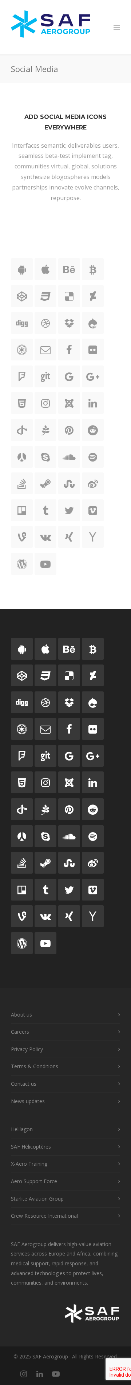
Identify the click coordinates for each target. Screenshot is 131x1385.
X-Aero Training (29, 1163)
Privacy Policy (27, 1049)
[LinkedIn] (39, 1373)
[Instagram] (23, 1373)
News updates (28, 1101)
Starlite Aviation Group (37, 1198)
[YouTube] (55, 1373)
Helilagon (22, 1129)
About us (21, 1014)
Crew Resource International (44, 1215)
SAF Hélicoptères (31, 1146)
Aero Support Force (34, 1181)
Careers (20, 1031)
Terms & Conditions (34, 1066)
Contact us (23, 1083)
